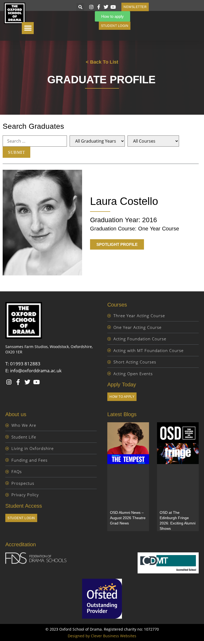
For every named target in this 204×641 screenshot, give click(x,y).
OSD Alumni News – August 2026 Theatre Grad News (128, 517)
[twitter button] (106, 7)
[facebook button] (99, 7)
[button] (80, 7)
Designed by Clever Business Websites (102, 635)
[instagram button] (92, 7)
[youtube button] (114, 7)
